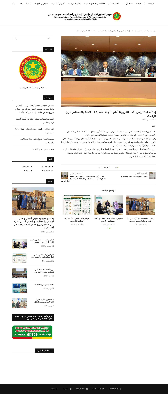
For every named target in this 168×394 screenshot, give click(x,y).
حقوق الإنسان (128, 3)
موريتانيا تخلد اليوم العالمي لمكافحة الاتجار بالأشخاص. (44, 270)
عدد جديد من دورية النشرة (43, 149)
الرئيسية (151, 3)
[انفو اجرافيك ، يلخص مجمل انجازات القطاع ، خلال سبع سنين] (77, 205)
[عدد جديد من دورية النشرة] (19, 288)
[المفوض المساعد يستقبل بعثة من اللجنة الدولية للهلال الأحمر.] (108, 205)
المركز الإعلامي (58, 3)
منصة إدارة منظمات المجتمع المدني (33, 87)
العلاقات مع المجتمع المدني (95, 3)
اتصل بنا (28, 3)
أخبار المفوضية (75, 3)
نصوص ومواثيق (42, 3)
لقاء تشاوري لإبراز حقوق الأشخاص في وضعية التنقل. (44, 300)
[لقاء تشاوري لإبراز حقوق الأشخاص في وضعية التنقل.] (19, 303)
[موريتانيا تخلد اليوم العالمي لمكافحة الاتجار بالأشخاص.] (19, 273)
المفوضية (141, 3)
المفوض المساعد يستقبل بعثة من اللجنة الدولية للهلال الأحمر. (42, 241)
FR (21, 3)
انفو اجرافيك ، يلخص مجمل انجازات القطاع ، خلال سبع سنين (42, 256)
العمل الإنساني (113, 3)
